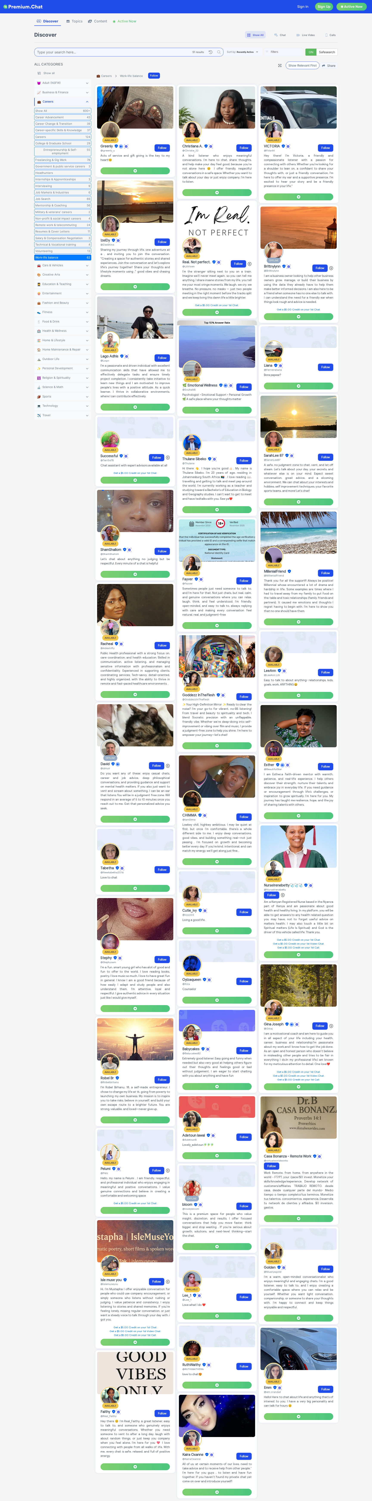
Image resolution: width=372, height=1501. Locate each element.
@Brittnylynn (271, 270)
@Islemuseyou (109, 1284)
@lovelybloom (190, 1208)
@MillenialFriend (274, 575)
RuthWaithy (192, 1365)
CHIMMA (189, 815)
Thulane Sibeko (194, 459)
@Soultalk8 (188, 389)
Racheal (107, 644)
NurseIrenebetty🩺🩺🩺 (283, 885)
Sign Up (324, 7)
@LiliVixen (188, 266)
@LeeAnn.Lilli (272, 675)
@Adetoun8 (189, 1139)
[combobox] (283, 52)
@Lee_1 (186, 1299)
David (105, 764)
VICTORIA (272, 146)
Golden (270, 1267)
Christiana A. (192, 146)
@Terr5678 (107, 460)
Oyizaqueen (192, 980)
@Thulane (188, 463)
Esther (269, 765)
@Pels (104, 1173)
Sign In (302, 7)
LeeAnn (270, 671)
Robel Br (108, 1078)
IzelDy (106, 240)
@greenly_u (108, 150)
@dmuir (105, 768)
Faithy (106, 1412)
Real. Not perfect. (196, 262)
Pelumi (106, 1169)
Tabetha (108, 868)
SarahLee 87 (274, 455)
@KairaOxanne (191, 1459)
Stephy (107, 958)
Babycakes (191, 1049)
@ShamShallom (110, 554)
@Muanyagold (272, 1271)
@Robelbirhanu (110, 1082)
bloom (187, 1205)
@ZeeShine (107, 244)
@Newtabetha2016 (112, 872)
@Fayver (187, 583)
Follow (154, 75)
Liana (268, 365)
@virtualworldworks (276, 1160)
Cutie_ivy (190, 910)
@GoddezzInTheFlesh (195, 699)
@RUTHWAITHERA (193, 1369)
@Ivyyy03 (188, 914)
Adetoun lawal (194, 1135)
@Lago (105, 360)
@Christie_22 (190, 150)
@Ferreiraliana (273, 369)
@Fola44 (269, 150)
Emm (268, 1388)
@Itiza (186, 984)
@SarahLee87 (272, 459)
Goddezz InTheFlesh (199, 695)
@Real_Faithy (108, 1416)
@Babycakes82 (191, 1053)
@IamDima (188, 819)
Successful (110, 456)
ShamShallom (111, 550)
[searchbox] (290, 51)
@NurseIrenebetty (275, 889)
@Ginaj (268, 1028)
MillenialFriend (275, 571)
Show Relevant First (302, 65)
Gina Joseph (274, 1024)
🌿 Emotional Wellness (200, 385)
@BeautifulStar (273, 769)
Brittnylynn (272, 266)
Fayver (188, 579)
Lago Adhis (110, 356)
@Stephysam (108, 962)
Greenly (107, 146)
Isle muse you (111, 1280)
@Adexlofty (108, 648)
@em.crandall (272, 1392)
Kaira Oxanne (193, 1455)
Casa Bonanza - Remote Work (288, 1156)
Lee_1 (187, 1295)
